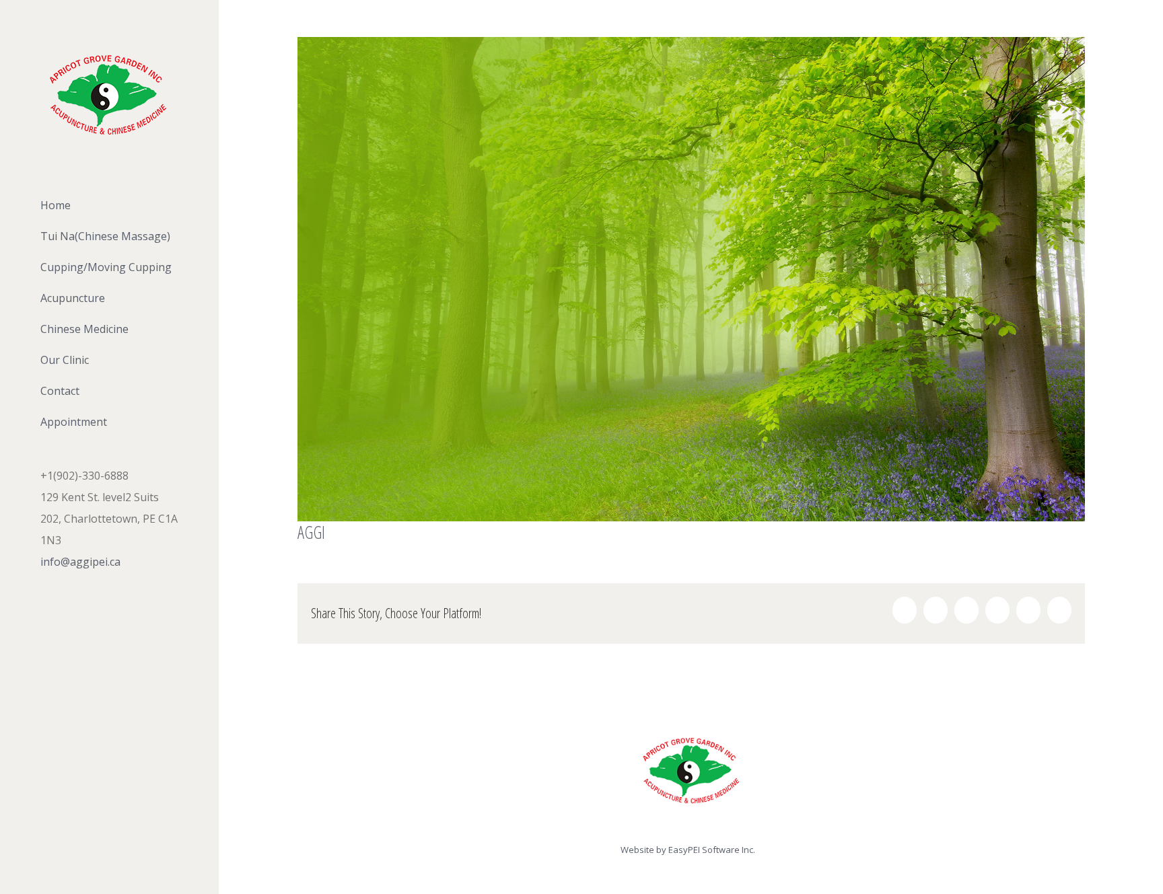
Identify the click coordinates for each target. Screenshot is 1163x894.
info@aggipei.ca (80, 561)
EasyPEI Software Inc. (711, 850)
